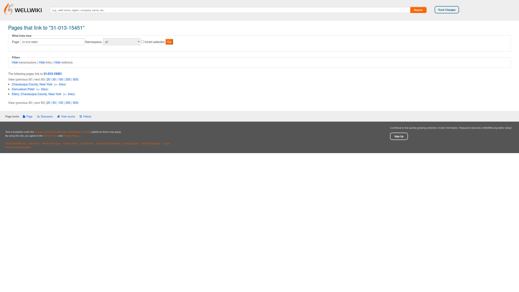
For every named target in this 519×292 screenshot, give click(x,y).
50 (54, 79)
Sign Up (399, 136)
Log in (166, 143)
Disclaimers (87, 143)
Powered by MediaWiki (18, 147)
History (87, 116)
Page (29, 116)
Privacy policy (70, 143)
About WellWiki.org (15, 143)
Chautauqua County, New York (32, 84)
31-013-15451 (53, 73)
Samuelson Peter (23, 89)
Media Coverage (51, 143)
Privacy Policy (70, 135)
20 (48, 79)
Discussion (47, 116)
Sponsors (34, 143)
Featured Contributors (109, 143)
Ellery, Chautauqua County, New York (36, 94)
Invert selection (155, 42)
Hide (15, 62)
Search (418, 10)
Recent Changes (151, 143)
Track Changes (447, 10)
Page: (16, 42)
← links (60, 84)
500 (75, 79)
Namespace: (93, 42)
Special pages (131, 143)
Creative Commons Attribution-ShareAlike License (62, 131)
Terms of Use (50, 135)
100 (60, 79)
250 (67, 79)
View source (68, 116)
